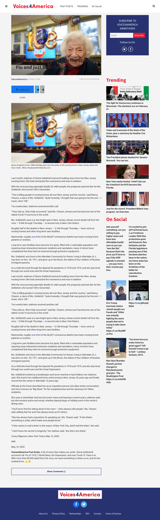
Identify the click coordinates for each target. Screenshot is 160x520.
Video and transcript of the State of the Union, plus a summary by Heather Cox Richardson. (125, 133)
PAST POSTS (66, 6)
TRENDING (82, 6)
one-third (36, 237)
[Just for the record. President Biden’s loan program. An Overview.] (127, 199)
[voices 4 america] (33, 6)
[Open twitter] (124, 49)
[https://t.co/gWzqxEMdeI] (139, 290)
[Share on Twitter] (37, 89)
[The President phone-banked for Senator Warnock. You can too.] (127, 147)
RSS (87, 513)
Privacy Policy (58, 513)
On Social (97, 6)
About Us (43, 513)
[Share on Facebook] (22, 89)
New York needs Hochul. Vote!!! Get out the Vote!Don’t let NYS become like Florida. (126, 184)
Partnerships (75, 513)
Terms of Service (113, 513)
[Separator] (42, 89)
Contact (97, 513)
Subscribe (139, 35)
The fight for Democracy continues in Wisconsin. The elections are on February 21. (127, 106)
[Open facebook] (130, 49)
